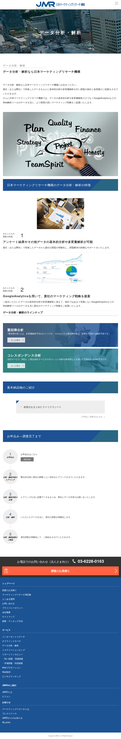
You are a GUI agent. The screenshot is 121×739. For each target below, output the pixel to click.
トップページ (8, 583)
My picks (6, 722)
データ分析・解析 (10, 645)
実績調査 (19, 658)
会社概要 (6, 612)
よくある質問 (8, 598)
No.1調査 (8, 658)
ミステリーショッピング (13, 649)
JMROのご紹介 (9, 685)
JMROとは (7, 691)
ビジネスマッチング (11, 676)
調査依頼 (27, 459)
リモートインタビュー (12, 654)
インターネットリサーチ (13, 636)
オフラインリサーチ (11, 641)
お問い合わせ (8, 603)
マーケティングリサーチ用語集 (16, 594)
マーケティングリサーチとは (15, 709)
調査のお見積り (60, 571)
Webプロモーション (11, 667)
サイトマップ (8, 616)
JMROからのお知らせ (12, 717)
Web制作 (6, 671)
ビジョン (6, 696)
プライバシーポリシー (12, 607)
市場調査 (8, 663)
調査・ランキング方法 (12, 621)
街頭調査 (19, 663)
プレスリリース (9, 713)
